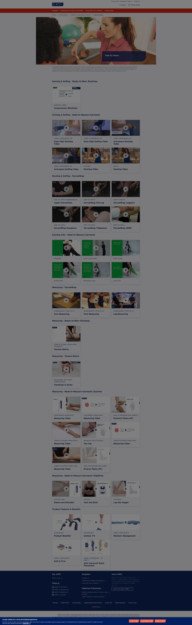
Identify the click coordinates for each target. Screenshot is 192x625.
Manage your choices (160, 621)
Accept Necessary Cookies (147, 621)
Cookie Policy (26, 623)
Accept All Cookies (134, 621)
